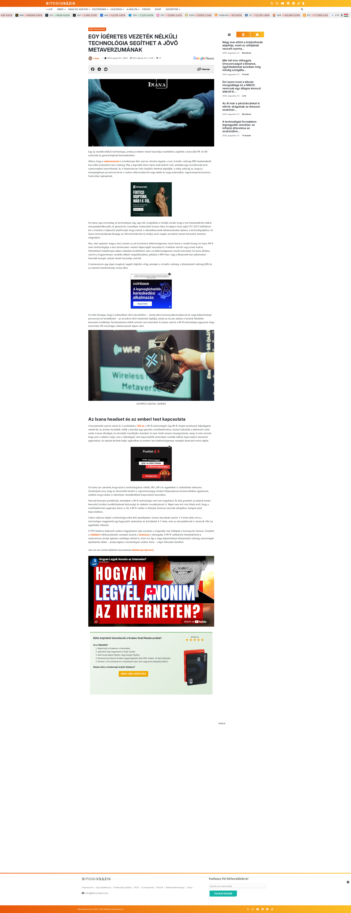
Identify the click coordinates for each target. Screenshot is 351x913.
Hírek (60, 9)
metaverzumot (111, 161)
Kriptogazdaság (97, 29)
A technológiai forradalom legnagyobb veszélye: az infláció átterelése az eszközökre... (239, 126)
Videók (146, 9)
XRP (70, 15)
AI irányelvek (148, 887)
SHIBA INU (213, 15)
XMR (271, 15)
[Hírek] (203, 58)
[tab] (229, 34)
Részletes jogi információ (143, 550)
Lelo (244, 96)
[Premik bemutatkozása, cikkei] (90, 58)
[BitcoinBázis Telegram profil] (293, 3)
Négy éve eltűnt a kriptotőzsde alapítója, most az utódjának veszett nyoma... (242, 45)
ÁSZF (136, 887)
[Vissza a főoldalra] (60, 2)
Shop (158, 9)
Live (50, 9)
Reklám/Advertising (175, 887)
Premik (96, 58)
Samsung (144, 534)
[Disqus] (175, 760)
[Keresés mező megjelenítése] (302, 9)
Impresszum (87, 887)
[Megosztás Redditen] (106, 69)
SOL (43, 15)
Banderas (246, 53)
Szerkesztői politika (122, 887)
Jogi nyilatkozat (103, 887)
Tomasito (246, 135)
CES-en (141, 425)
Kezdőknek (99, 9)
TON (126, 15)
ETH (330, 15)
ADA (98, 15)
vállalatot (95, 534)
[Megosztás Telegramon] (99, 69)
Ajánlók (132, 9)
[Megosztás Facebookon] (92, 69)
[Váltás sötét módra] (303, 3)
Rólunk (159, 887)
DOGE (184, 15)
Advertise (172, 9)
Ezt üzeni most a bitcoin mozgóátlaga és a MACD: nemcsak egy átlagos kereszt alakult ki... (241, 86)
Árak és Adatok (78, 9)
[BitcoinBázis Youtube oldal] (282, 3)
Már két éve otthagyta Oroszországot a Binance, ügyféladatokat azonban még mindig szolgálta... (241, 65)
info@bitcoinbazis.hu (96, 893)
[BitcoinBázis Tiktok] (299, 3)
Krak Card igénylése (133, 673)
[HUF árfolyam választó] (346, 15)
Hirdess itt (221, 723)
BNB (14, 15)
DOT (154, 15)
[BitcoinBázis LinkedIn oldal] (288, 3)
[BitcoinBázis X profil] (271, 3)
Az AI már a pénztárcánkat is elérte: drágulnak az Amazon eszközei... (241, 106)
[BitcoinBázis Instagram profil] (277, 3)
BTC (301, 15)
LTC (243, 15)
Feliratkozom (223, 893)
